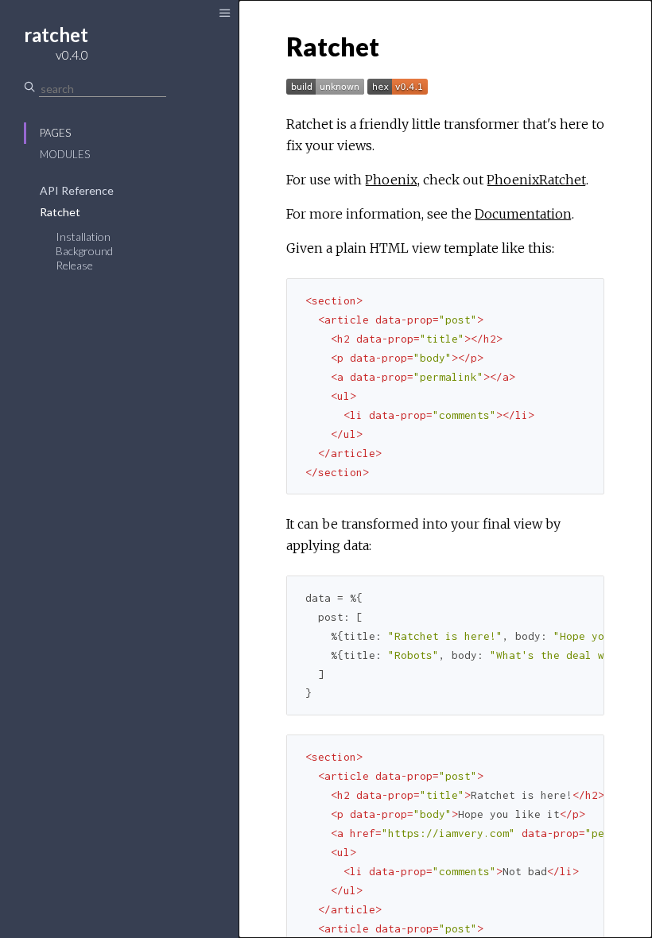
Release (74, 265)
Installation (83, 236)
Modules (65, 154)
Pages (55, 132)
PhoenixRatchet (536, 180)
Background (84, 251)
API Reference (77, 190)
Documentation (523, 214)
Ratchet (60, 212)
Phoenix (391, 180)
